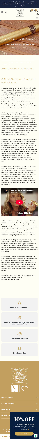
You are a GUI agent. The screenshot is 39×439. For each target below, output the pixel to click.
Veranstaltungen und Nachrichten (18, 44)
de (2, 12)
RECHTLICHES (6, 409)
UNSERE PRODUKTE (8, 404)
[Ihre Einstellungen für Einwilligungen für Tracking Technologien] (35, 435)
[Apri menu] (37, 18)
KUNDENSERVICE (7, 398)
